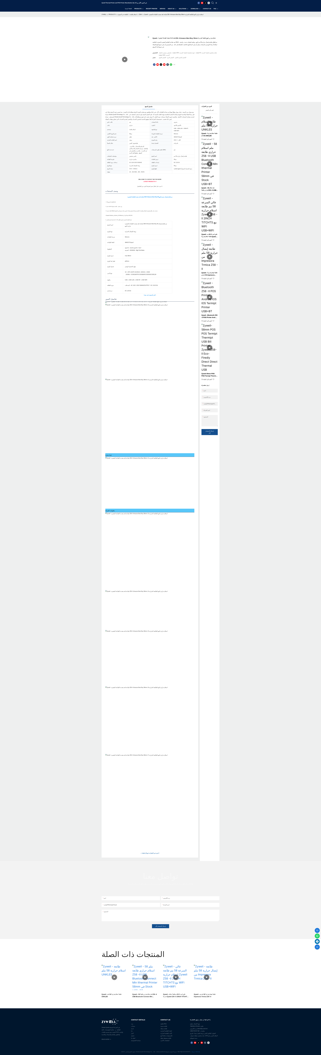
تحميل (132, 1035)
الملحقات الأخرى (164, 1040)
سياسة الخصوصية (136, 1040)
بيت (132, 1024)
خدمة (132, 1028)
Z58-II (140, 14)
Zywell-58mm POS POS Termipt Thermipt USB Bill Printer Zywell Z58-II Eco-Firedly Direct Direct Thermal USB (209, 375)
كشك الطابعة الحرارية (166, 1031)
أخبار (132, 1033)
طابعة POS (163, 1024)
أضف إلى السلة (207, 139)
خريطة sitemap (195, 1051)
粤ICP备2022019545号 (184, 1051)
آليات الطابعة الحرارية (166, 1033)
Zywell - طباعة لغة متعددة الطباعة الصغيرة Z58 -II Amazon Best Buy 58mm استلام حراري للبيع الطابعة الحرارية (173, 14)
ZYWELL (104, 14)
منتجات (133, 1026)
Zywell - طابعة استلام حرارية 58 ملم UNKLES (209, 135)
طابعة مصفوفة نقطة (165, 1038)
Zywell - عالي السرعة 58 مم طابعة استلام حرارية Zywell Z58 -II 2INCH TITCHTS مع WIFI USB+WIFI (209, 236)
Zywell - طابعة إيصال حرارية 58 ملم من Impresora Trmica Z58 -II (209, 274)
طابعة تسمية (163, 1026)
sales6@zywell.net (202, 1028)
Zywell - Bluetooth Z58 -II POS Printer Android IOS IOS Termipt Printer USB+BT (209, 316)
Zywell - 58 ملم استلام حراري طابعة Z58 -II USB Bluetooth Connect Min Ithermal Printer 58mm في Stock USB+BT (208, 189)
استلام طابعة (133, 14)
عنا (132, 1031)
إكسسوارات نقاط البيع (166, 1035)
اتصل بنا (133, 1038)
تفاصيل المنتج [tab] (148, 106)
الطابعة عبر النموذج (123, 14)
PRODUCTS (112, 14)
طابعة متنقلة (163, 1028)
